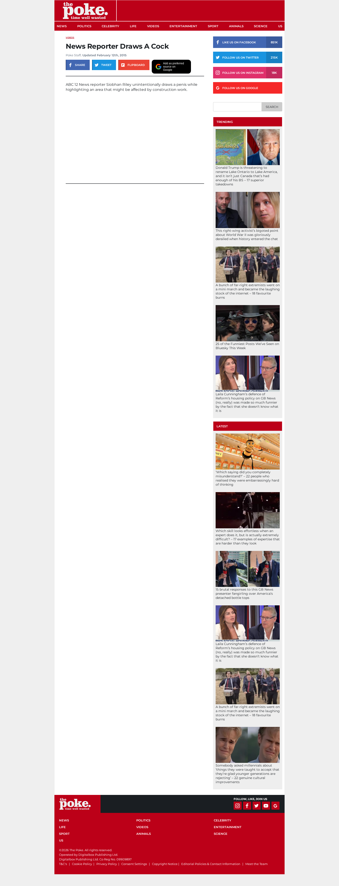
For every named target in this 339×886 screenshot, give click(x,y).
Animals (236, 26)
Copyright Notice (165, 864)
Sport (213, 26)
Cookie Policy (82, 864)
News (62, 26)
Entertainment (183, 26)
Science (261, 26)
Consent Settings (134, 864)
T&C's (63, 864)
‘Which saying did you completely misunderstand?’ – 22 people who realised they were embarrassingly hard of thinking (247, 478)
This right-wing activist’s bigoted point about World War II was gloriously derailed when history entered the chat (247, 235)
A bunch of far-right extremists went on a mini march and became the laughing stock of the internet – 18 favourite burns (248, 291)
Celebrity (110, 26)
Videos (153, 26)
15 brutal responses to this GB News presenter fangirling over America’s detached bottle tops (244, 593)
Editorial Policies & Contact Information (210, 864)
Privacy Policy (106, 864)
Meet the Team (256, 864)
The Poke (85, 10)
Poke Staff (73, 55)
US (280, 26)
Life (133, 26)
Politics (84, 26)
